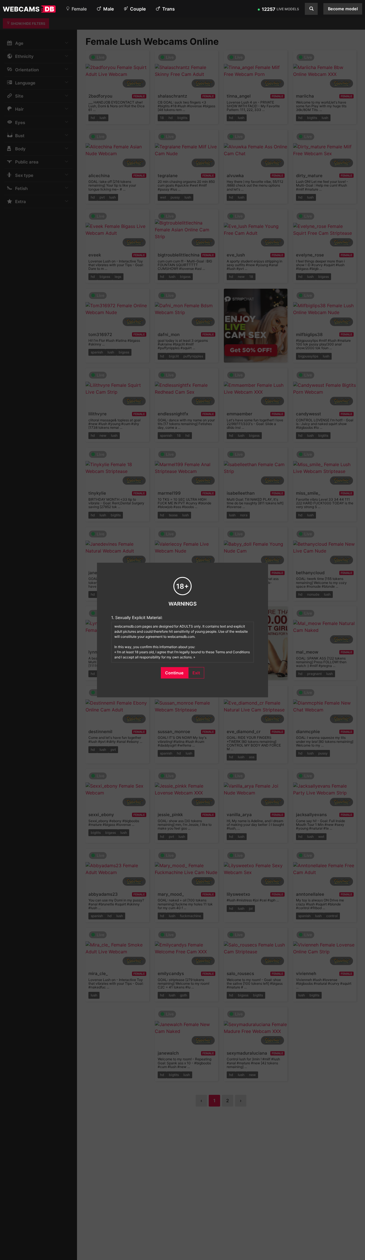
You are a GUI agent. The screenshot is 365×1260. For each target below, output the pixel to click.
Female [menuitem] (78, 9)
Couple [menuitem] (137, 9)
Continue (174, 672)
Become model (343, 8)
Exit (196, 672)
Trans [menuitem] (168, 9)
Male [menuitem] (108, 9)
